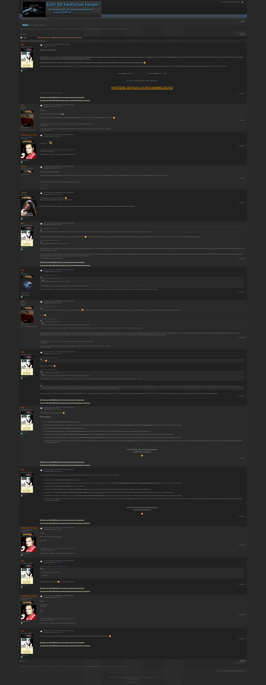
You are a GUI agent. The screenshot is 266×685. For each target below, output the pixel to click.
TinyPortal (129, 682)
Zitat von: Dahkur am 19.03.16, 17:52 (49, 228)
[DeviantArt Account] (22, 162)
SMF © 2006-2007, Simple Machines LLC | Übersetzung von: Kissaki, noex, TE (140, 677)
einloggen (35, 19)
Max (22, 270)
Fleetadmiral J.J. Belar (29, 135)
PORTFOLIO (43, 188)
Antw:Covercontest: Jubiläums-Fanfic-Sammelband (58, 105)
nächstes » (243, 32)
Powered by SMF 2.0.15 (114, 677)
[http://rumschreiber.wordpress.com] (22, 71)
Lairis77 (24, 193)
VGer (100, 29)
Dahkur (23, 166)
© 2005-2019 (135, 682)
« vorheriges (237, 32)
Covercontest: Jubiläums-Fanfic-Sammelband (57, 44)
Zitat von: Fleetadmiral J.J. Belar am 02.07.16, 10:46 (53, 566)
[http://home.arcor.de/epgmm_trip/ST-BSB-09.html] (22, 297)
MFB (22, 45)
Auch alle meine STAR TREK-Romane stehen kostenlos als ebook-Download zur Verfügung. (65, 100)
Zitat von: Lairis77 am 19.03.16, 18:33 (49, 240)
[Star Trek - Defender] (22, 219)
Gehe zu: (219, 670)
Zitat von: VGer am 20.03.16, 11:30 (49, 357)
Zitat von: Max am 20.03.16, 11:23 (48, 318)
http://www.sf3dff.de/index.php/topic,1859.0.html (64, 149)
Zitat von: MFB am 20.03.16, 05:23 (48, 275)
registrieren (44, 19)
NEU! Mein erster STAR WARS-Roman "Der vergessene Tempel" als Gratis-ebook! (62, 97)
